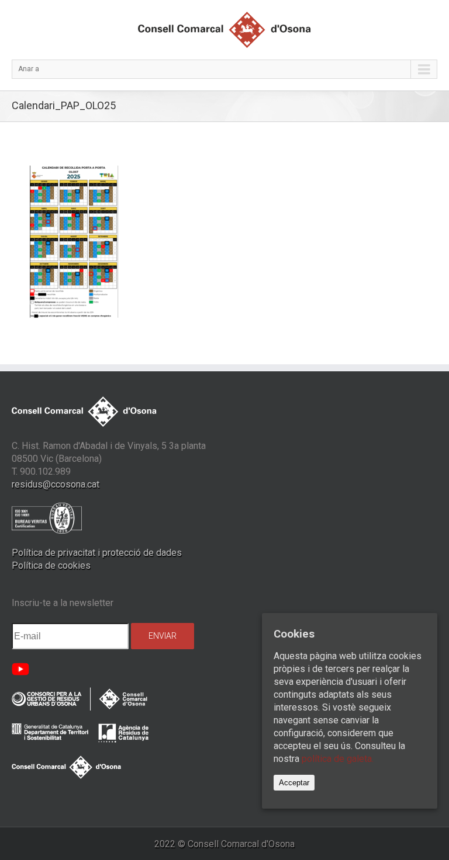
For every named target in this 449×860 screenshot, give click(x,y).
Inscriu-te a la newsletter (62, 602)
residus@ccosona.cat (55, 484)
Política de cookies (51, 565)
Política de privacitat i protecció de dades (97, 552)
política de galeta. (338, 758)
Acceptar (294, 782)
